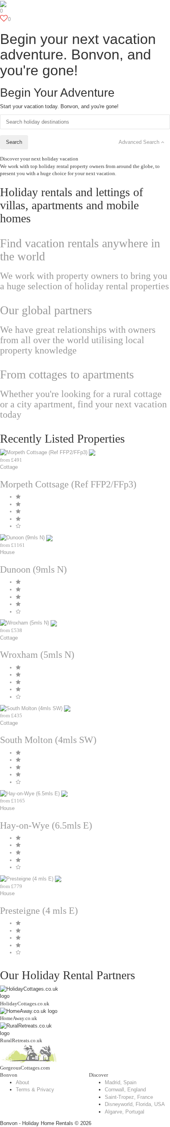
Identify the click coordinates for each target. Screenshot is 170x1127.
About (22, 1082)
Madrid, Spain (120, 1082)
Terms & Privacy (35, 1090)
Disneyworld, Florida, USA (135, 1104)
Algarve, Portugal (124, 1112)
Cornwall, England (125, 1090)
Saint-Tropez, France (129, 1097)
